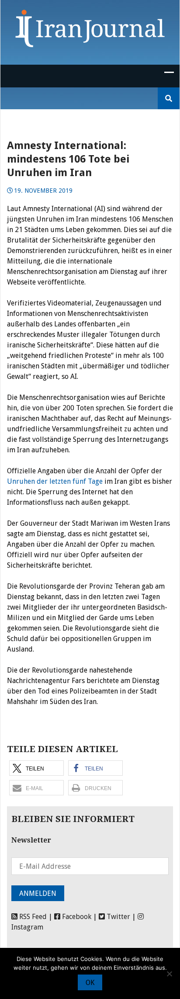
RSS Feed (32, 916)
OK (90, 982)
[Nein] (169, 973)
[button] (36, 768)
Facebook (75, 916)
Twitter (117, 916)
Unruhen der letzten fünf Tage (55, 481)
